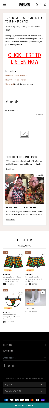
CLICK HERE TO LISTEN (24, 58)
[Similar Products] (20, 255)
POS (21, 378)
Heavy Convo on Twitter (15, 80)
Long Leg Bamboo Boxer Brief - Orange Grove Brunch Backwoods (12, 279)
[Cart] (45, 4)
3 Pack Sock (29, 308)
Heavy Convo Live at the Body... (23, 207)
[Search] (37, 4)
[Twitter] (11, 101)
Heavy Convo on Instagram (17, 75)
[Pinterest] (16, 101)
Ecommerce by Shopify (34, 378)
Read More (10, 169)
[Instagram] (13, 366)
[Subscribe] (45, 358)
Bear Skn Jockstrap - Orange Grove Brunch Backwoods (11, 317)
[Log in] (41, 4)
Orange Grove (24, 246)
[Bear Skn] (24, 4)
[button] (24, 405)
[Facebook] (6, 101)
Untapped (9, 84)
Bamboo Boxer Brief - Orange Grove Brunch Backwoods (33, 279)
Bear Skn (16, 378)
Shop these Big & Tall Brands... (23, 157)
